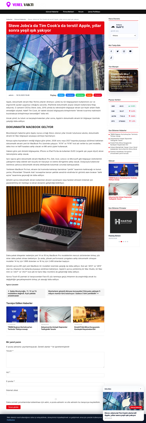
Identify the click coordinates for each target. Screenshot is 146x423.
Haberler (9, 19)
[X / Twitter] (117, 51)
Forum (80, 12)
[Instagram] (124, 51)
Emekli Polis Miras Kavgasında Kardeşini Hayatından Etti (120, 144)
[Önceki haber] (130, 73)
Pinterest (98, 95)
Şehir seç (115, 31)
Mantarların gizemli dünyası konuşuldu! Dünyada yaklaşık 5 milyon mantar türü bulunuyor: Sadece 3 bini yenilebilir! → (74, 292)
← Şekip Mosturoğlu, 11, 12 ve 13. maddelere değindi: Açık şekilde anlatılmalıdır (22, 293)
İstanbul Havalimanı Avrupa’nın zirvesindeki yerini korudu (121, 152)
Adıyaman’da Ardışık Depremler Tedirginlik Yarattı (121, 139)
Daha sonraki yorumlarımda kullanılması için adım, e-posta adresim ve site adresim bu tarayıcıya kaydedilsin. (53, 402)
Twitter (61, 95)
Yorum (9, 351)
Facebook (70, 95)
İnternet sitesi (12, 390)
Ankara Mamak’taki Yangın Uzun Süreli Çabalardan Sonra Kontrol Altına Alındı (123, 148)
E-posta (10, 381)
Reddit (89, 95)
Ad (8, 372)
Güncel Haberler (52, 12)
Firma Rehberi (68, 12)
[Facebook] (111, 51)
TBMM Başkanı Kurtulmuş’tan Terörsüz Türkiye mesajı (124, 135)
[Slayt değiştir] (119, 241)
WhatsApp (80, 95)
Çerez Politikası (94, 12)
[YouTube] (130, 51)
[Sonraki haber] (134, 73)
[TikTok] (111, 57)
